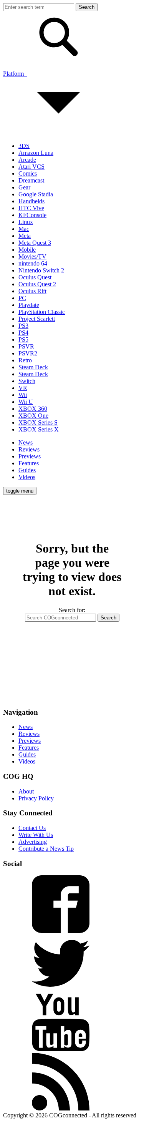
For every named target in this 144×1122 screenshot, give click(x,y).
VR (22, 388)
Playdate (28, 305)
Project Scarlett (36, 318)
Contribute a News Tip (46, 848)
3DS (24, 146)
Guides (27, 470)
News (25, 442)
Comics (27, 173)
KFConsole (32, 215)
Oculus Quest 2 (37, 284)
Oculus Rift (32, 291)
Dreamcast (31, 180)
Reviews (29, 449)
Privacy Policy (36, 798)
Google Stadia (35, 194)
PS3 (23, 325)
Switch (26, 381)
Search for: (72, 610)
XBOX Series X (38, 429)
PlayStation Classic (41, 312)
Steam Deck (33, 367)
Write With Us (35, 835)
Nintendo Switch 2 (41, 270)
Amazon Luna (35, 152)
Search (108, 618)
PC (22, 298)
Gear (24, 187)
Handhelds (31, 201)
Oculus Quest (34, 277)
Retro (25, 360)
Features (28, 463)
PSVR (26, 346)
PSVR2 (27, 353)
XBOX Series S (38, 422)
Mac (23, 229)
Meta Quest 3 (34, 242)
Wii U (25, 401)
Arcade (27, 159)
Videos (26, 477)
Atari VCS (31, 166)
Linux (25, 222)
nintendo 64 (32, 263)
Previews (29, 456)
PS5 (23, 339)
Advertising (32, 841)
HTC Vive (31, 208)
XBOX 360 (32, 408)
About (26, 791)
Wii (22, 395)
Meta (24, 235)
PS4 (23, 332)
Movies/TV (32, 256)
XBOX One (33, 415)
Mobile (27, 249)
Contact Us (32, 828)
